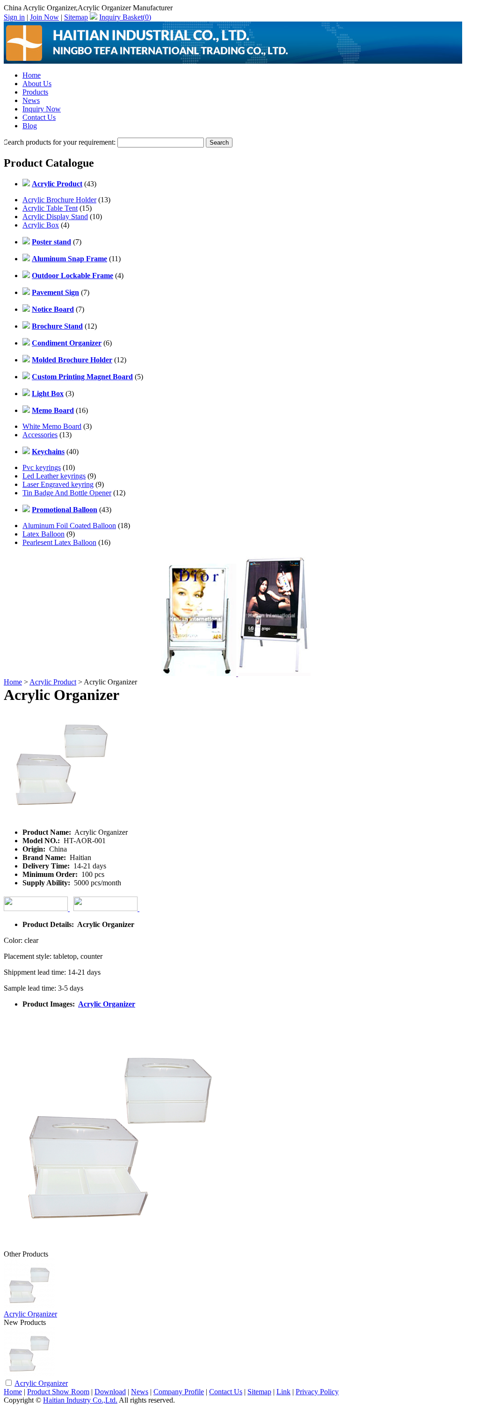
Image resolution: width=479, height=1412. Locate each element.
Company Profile (178, 1392)
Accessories (40, 435)
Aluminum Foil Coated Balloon (69, 526)
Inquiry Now (41, 109)
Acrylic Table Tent (50, 208)
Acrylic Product (52, 682)
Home (31, 75)
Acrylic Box (40, 225)
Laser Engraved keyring (58, 484)
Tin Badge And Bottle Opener (66, 493)
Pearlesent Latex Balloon (59, 542)
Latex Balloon (43, 534)
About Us (36, 84)
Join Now (44, 17)
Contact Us (39, 117)
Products (35, 92)
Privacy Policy (317, 1392)
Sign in (14, 17)
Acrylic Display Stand (55, 217)
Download (110, 1392)
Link (283, 1392)
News (31, 100)
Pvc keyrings (41, 467)
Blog (29, 126)
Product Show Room (58, 1392)
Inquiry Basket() (125, 17)
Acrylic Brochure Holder (59, 200)
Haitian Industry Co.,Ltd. (80, 1400)
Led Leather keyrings (54, 476)
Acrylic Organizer (106, 1004)
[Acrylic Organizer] (29, 1376)
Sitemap (76, 17)
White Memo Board (51, 426)
